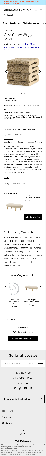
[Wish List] (31, 9)
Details (6, 49)
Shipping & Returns (35, 142)
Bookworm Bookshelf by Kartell (14, 302)
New (5, 23)
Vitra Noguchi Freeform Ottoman (31, 301)
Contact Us (23, 383)
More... (6, 177)
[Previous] (6, 72)
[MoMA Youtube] (25, 388)
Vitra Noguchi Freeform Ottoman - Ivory (33, 197)
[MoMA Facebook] (20, 388)
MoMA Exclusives (31, 23)
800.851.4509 (23, 372)
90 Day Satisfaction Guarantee (15, 184)
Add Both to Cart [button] (33, 217)
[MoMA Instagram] (15, 388)
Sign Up (40, 363)
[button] (5, 287)
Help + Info (7, 410)
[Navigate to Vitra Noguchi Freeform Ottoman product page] (14, 207)
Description (8, 142)
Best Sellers (15, 23)
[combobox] (24, 15)
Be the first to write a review (23, 339)
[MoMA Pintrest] (31, 388)
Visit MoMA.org (23, 441)
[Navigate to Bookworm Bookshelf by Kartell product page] (14, 288)
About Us (6, 417)
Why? (29, 112)
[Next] (39, 72)
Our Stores (7, 423)
